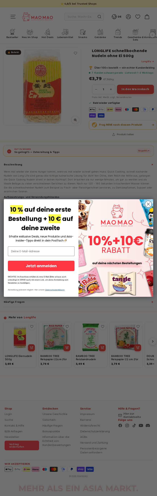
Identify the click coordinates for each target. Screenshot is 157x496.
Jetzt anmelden (41, 266)
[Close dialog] (148, 204)
